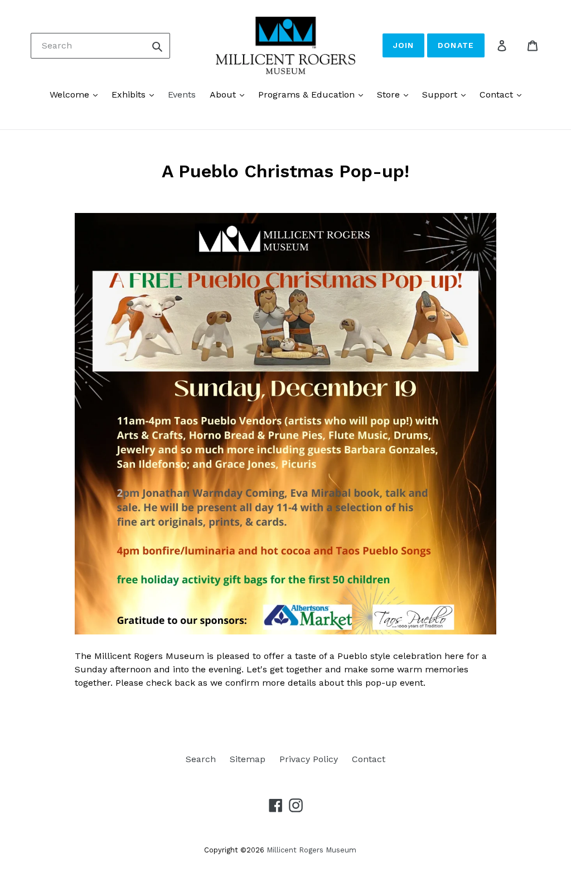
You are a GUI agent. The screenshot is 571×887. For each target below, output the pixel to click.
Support (441, 94)
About (224, 94)
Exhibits (130, 94)
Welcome (71, 94)
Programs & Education (307, 94)
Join (403, 45)
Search (201, 759)
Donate (456, 45)
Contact (498, 94)
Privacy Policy (308, 759)
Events (182, 94)
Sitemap (247, 759)
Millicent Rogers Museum (311, 850)
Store (390, 94)
